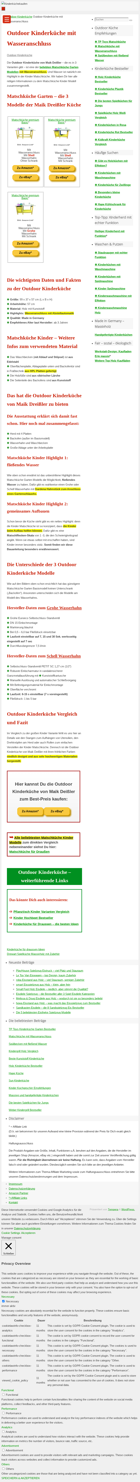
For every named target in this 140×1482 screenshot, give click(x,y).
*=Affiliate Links (18, 1197)
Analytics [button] (6, 1427)
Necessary (12, 1301)
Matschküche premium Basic (25, 121)
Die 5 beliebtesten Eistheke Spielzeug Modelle (43, 1012)
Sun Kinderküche (19, 1080)
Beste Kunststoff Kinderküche (26, 1058)
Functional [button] (7, 1390)
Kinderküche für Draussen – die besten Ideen (46, 924)
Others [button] (5, 1464)
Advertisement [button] (10, 1445)
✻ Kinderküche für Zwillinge (113, 184)
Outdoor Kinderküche (19, 16)
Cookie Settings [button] (10, 1232)
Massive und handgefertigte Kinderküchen (34, 1095)
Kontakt (13, 1202)
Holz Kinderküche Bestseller (25, 1065)
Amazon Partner (18, 1193)
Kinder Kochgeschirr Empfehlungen (30, 1087)
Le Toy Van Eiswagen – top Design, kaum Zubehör (46, 975)
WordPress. (128, 1209)
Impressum (15, 1183)
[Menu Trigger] (7, 19)
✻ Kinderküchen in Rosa (110, 124)
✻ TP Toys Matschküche (110, 41)
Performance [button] (9, 1408)
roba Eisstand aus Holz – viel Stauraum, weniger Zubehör (50, 979)
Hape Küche (16, 1073)
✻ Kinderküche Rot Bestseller (114, 132)
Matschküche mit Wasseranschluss (30, 1036)
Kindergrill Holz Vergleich (23, 1051)
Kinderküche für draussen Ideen (26, 949)
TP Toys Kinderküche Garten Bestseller (32, 1029)
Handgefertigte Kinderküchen (113, 334)
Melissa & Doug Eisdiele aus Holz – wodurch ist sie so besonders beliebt (59, 998)
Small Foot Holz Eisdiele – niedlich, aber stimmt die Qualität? (52, 989)
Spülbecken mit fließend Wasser (28, 1043)
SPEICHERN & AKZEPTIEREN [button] (20, 1478)
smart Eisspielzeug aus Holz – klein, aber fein (43, 984)
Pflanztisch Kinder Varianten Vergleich (41, 911)
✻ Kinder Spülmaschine (110, 288)
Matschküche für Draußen (29, 852)
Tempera (113, 1209)
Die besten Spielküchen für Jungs (29, 1102)
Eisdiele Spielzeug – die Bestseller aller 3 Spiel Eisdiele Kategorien (55, 993)
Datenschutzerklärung (22, 1188)
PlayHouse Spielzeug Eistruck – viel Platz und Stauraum (49, 970)
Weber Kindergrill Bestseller (25, 1109)
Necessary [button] (8, 1296)
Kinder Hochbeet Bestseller (33, 917)
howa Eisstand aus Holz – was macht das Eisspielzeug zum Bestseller (58, 1003)
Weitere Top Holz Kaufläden (112, 360)
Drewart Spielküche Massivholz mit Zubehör (33, 953)
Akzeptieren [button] (28, 1232)
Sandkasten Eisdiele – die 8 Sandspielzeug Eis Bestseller (50, 1007)
